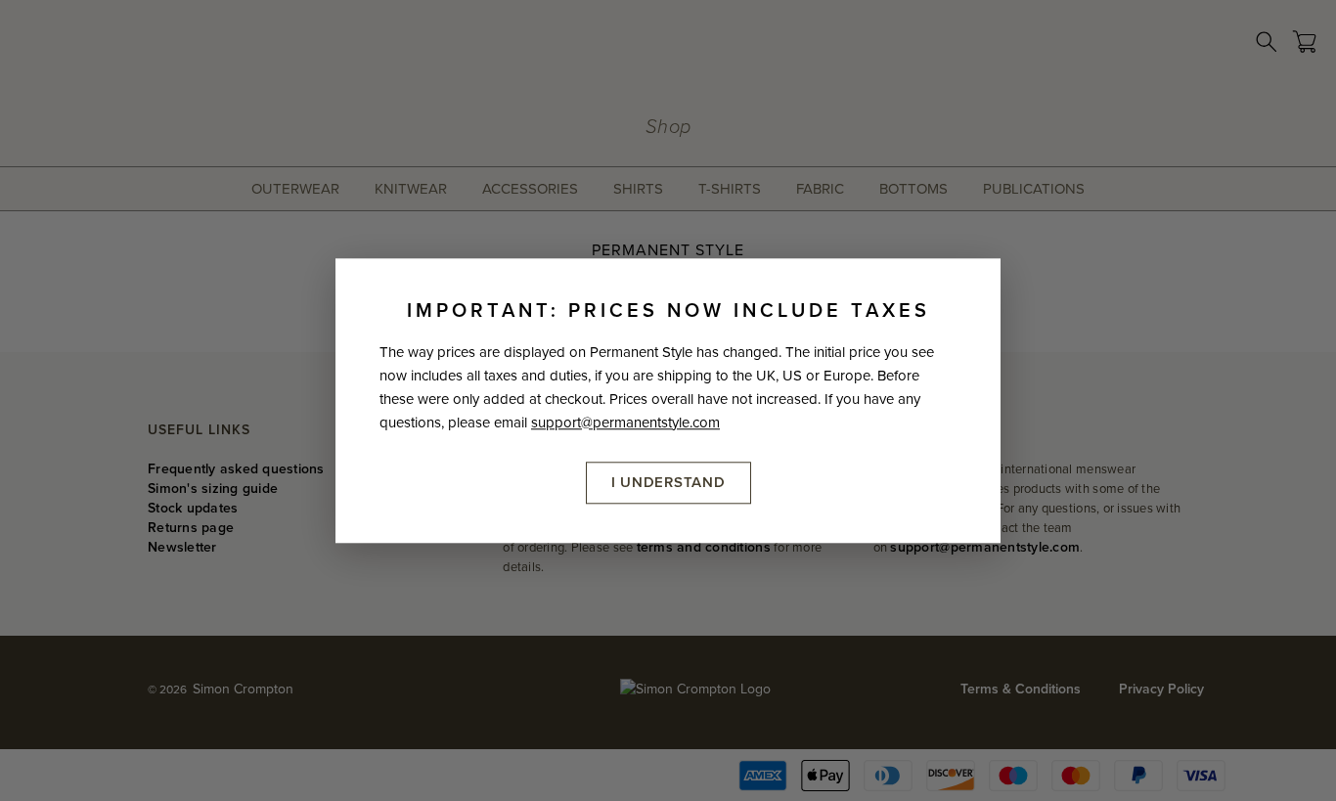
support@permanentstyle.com (625, 422)
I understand (668, 482)
